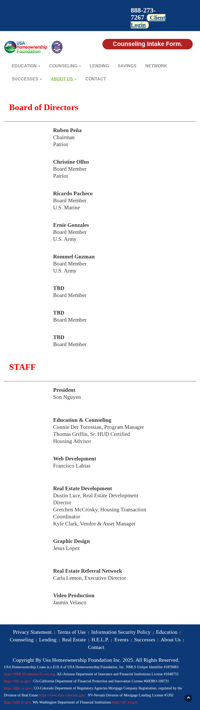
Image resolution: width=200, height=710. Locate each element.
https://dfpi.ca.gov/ (18, 688)
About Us (171, 639)
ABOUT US (62, 79)
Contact (96, 647)
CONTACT (95, 79)
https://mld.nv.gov (17, 702)
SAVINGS (127, 66)
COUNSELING (63, 66)
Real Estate (74, 639)
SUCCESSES (25, 79)
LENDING (99, 66)
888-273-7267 (143, 14)
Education (166, 632)
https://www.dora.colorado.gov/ (62, 695)
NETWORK (156, 66)
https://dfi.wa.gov (125, 702)
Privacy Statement (32, 632)
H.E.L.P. (100, 639)
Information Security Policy (121, 632)
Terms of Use (71, 632)
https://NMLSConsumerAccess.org (29, 674)
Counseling (22, 639)
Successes (144, 639)
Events (121, 639)
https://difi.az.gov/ (17, 681)
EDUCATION (25, 66)
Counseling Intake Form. (147, 44)
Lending (48, 639)
